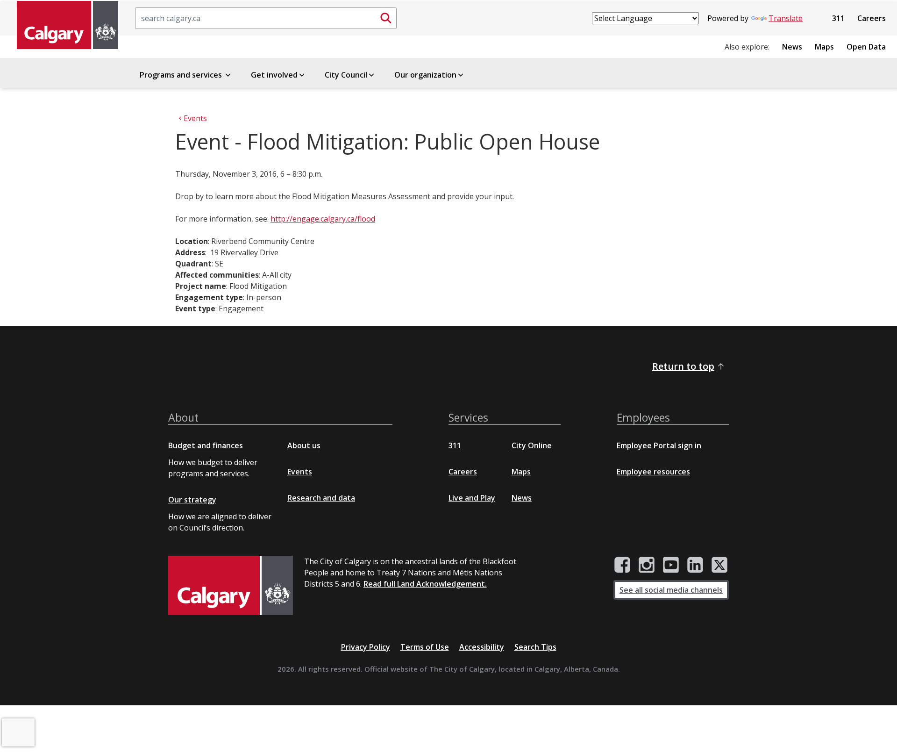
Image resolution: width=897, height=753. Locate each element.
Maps (824, 47)
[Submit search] (385, 18)
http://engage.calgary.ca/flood (323, 219)
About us (303, 445)
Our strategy (192, 500)
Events (299, 471)
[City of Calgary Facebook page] (622, 565)
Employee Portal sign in (659, 445)
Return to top (683, 366)
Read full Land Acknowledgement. (425, 584)
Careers (871, 18)
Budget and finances (205, 445)
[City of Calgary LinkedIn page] (695, 565)
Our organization (425, 75)
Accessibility (481, 647)
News (792, 47)
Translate (786, 18)
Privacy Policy (365, 647)
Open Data (866, 47)
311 (838, 18)
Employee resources (653, 471)
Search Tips (535, 647)
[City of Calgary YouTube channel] (671, 565)
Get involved (274, 75)
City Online (532, 445)
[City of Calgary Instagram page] (646, 565)
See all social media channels (671, 590)
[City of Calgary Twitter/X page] (719, 565)
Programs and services (182, 75)
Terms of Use (424, 647)
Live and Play (471, 498)
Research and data (321, 498)
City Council (346, 75)
